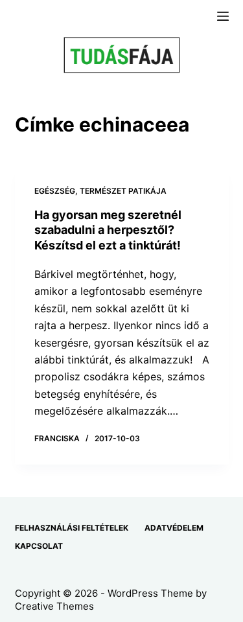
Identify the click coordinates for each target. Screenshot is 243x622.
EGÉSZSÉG (54, 191)
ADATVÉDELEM (174, 528)
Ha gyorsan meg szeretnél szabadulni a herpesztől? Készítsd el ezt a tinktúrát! (107, 230)
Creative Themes (54, 606)
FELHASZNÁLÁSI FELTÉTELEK (71, 528)
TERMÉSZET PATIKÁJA (123, 191)
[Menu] (223, 16)
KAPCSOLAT (39, 546)
